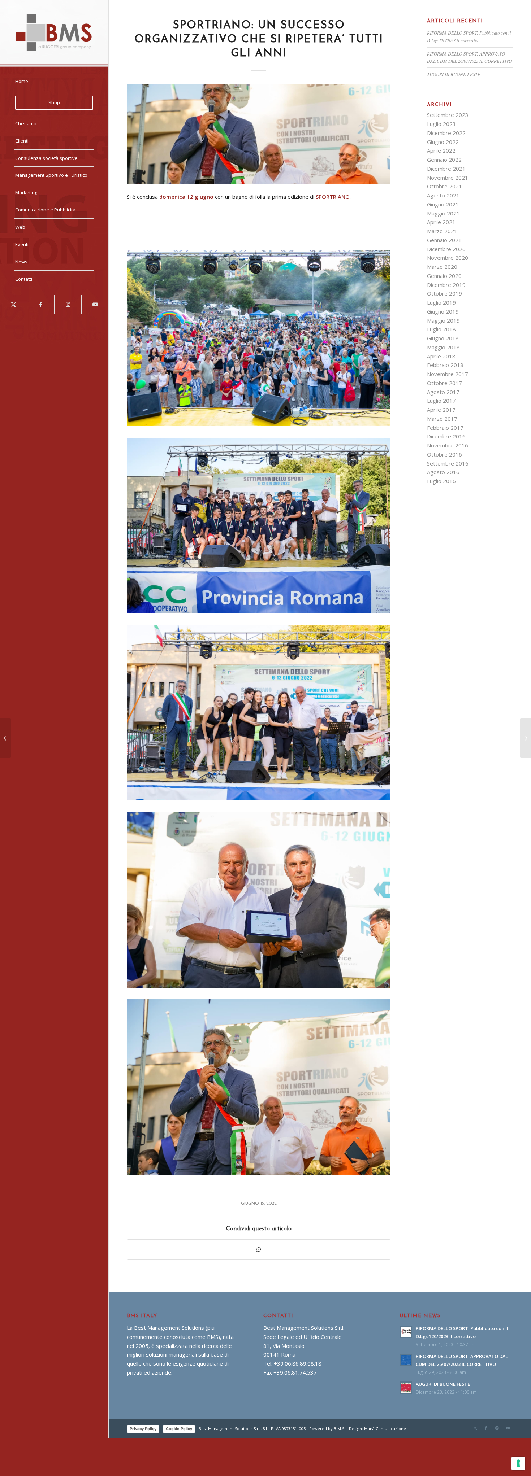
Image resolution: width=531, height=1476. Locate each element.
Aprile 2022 (441, 150)
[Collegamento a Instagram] (67, 304)
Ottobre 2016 (444, 454)
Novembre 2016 (447, 445)
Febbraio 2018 (445, 364)
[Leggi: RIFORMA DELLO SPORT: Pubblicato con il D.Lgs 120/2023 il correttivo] (406, 1332)
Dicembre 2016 (446, 436)
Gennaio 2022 (444, 159)
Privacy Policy (143, 1428)
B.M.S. (339, 1428)
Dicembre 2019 (446, 284)
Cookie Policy (179, 1428)
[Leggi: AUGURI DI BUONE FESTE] (406, 1387)
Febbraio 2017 (445, 427)
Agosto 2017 (443, 392)
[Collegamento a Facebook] (40, 304)
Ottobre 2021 (444, 186)
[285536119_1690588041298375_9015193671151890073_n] (258, 134)
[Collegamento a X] (13, 304)
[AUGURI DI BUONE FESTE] (525, 738)
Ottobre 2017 (444, 383)
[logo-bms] (54, 32)
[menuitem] (54, 81)
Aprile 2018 (441, 356)
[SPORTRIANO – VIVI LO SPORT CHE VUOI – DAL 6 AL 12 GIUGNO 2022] (5, 738)
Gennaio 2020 (444, 275)
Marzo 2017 (442, 418)
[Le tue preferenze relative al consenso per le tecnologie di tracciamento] (518, 1463)
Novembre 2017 (447, 373)
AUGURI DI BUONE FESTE (453, 74)
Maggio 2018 (443, 347)
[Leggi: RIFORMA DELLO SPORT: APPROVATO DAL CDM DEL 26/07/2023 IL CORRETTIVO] (406, 1359)
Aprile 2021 (441, 222)
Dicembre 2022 (446, 132)
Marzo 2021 (442, 231)
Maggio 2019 (443, 320)
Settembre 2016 (448, 463)
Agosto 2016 (443, 472)
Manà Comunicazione (385, 1428)
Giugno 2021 (443, 204)
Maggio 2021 (443, 213)
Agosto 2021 (443, 195)
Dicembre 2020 (446, 249)
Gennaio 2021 (444, 240)
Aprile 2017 (441, 409)
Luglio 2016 (441, 481)
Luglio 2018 (441, 329)
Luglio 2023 (441, 123)
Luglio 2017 (441, 400)
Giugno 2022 (443, 141)
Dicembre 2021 (446, 168)
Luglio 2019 (441, 302)
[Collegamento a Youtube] (94, 304)
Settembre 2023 (448, 114)
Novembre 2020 (447, 257)
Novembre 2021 (447, 177)
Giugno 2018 (443, 338)
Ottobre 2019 (444, 293)
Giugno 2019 (443, 311)
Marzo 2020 (442, 266)
